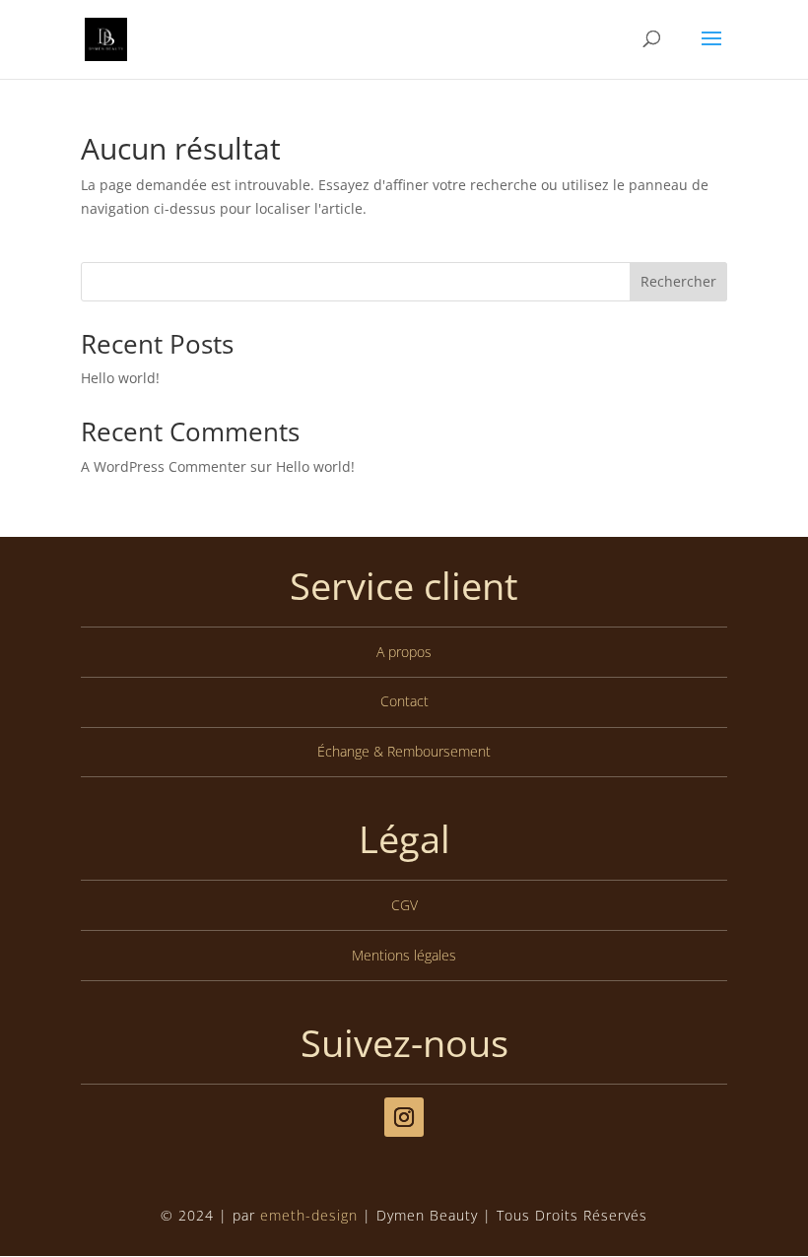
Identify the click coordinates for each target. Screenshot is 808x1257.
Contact (404, 701)
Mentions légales (404, 955)
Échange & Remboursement (404, 751)
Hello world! (120, 377)
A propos (404, 651)
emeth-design (309, 1215)
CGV (404, 904)
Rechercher (678, 281)
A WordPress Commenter (163, 466)
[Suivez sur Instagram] (404, 1117)
